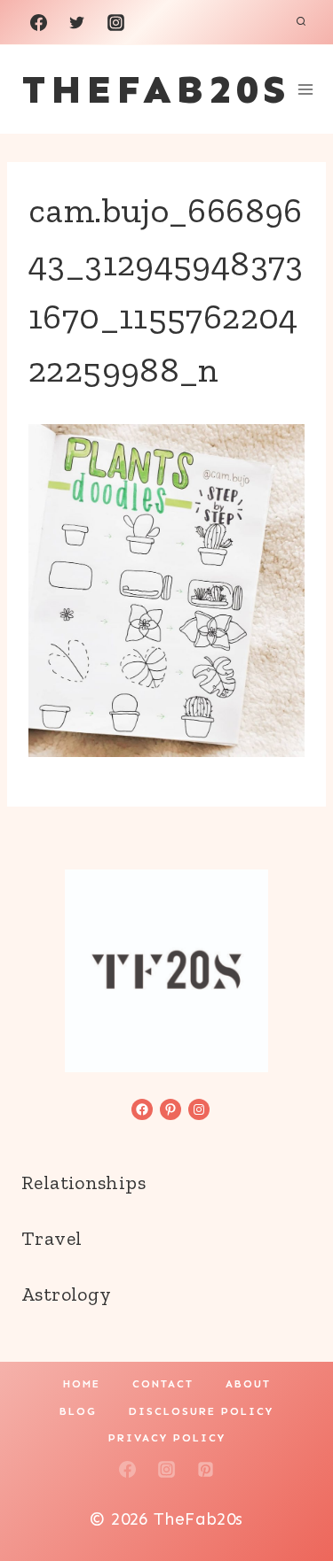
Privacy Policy (167, 1438)
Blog (78, 1411)
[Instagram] (115, 22)
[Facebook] (38, 22)
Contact (163, 1384)
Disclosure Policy (201, 1411)
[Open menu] (305, 89)
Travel (51, 1238)
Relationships (83, 1182)
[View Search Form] (301, 22)
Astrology (66, 1294)
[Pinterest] (205, 1469)
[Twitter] (77, 22)
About (248, 1384)
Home (81, 1384)
